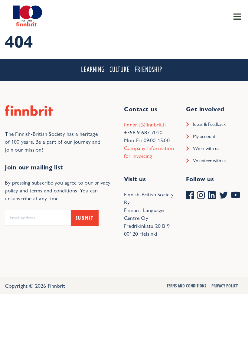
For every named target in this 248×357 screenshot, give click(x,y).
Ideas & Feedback (209, 124)
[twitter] (223, 195)
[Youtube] (235, 195)
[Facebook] (190, 195)
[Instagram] (201, 195)
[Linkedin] (212, 195)
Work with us (206, 148)
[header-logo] (26, 15)
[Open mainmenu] (237, 16)
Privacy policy (224, 286)
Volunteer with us (210, 160)
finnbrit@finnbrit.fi (145, 124)
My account (204, 136)
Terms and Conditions (186, 286)
